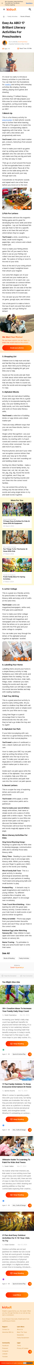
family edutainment (23, 1337)
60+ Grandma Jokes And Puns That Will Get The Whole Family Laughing (14, 3)
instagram (5, 1351)
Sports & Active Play (9, 519)
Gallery (6, 70)
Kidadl (4, 16)
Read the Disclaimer (10, 976)
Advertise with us (7, 1332)
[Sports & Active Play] (3, 1279)
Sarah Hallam (9, 1166)
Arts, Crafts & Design (9, 547)
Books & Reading (9, 958)
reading (8, 84)
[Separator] (30, 1352)
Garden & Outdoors (9, 575)
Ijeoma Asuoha (10, 1091)
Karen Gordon (9, 1245)
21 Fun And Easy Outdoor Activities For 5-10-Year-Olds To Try (16, 1238)
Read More (29, 3)
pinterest (5, 1348)
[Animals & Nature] (3, 1050)
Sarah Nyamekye (22, 41)
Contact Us (5, 1329)
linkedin (4, 1354)
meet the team (22, 1332)
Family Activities (12, 16)
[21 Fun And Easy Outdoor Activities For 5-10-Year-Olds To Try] (17, 1221)
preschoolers (7, 120)
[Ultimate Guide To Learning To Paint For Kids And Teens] (17, 1145)
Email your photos (17, 348)
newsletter (20, 1335)
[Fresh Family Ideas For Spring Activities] (17, 564)
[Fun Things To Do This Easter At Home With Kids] (17, 536)
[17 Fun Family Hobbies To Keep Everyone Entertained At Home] (17, 1070)
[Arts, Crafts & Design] (3, 1125)
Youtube (5, 1356)
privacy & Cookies (22, 1348)
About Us (20, 1329)
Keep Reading (19, 1044)
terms (19, 1345)
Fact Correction (27, 976)
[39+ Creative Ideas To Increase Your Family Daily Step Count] (17, 994)
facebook (5, 1345)
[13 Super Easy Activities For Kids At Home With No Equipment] (17, 509)
